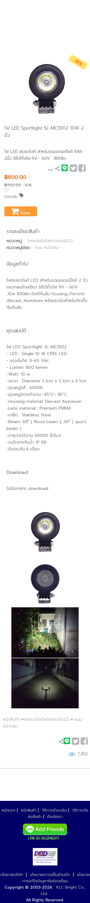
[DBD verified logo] (45, 856)
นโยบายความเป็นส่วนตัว (50, 875)
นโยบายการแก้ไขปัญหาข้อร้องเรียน (56, 878)
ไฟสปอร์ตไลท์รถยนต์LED (50, 241)
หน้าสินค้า (11, 719)
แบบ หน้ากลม (47, 247)
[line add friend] (45, 830)
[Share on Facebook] (82, 170)
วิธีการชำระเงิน (54, 810)
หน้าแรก (8, 810)
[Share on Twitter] (73, 170)
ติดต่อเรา (54, 817)
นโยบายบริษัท (11, 875)
